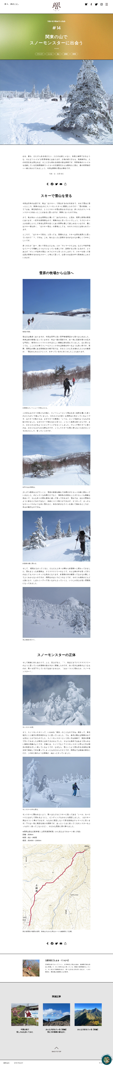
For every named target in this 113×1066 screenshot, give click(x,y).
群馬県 (66, 54)
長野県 (74, 54)
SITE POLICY (18, 1063)
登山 (58, 54)
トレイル (50, 54)
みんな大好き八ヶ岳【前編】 (88, 1029)
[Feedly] (47, 184)
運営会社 (6, 1063)
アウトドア (40, 54)
